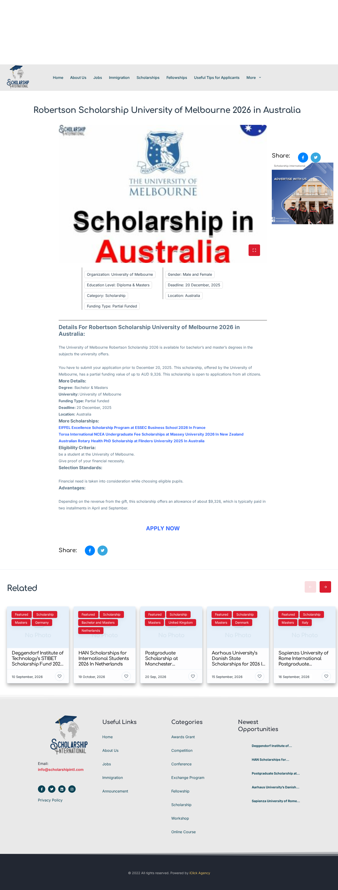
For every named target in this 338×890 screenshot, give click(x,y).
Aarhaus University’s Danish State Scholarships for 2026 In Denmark (276, 787)
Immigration (119, 77)
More (251, 77)
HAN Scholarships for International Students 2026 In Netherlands (276, 759)
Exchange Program (187, 777)
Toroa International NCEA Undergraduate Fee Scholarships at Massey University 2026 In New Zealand (151, 434)
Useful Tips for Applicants (217, 77)
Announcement (115, 791)
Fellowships (176, 77)
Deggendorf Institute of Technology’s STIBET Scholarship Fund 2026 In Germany (272, 745)
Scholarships (148, 77)
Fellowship (180, 791)
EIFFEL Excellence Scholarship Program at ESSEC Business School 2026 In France (132, 427)
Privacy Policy (50, 800)
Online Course (183, 832)
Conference (181, 764)
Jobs (97, 77)
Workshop (180, 818)
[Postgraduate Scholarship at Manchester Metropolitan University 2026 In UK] (243, 773)
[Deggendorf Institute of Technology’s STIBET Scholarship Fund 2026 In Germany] (243, 746)
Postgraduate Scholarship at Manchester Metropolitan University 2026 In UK (274, 773)
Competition (181, 750)
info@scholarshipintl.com (60, 769)
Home (58, 77)
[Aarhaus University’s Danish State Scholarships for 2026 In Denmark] (243, 787)
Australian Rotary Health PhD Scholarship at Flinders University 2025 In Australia (131, 441)
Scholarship (181, 804)
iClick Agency (199, 873)
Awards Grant (183, 737)
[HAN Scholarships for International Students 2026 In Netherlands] (243, 759)
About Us (78, 77)
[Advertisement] (138, 32)
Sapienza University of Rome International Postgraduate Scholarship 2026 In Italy (274, 801)
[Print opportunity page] (275, 127)
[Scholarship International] (18, 77)
